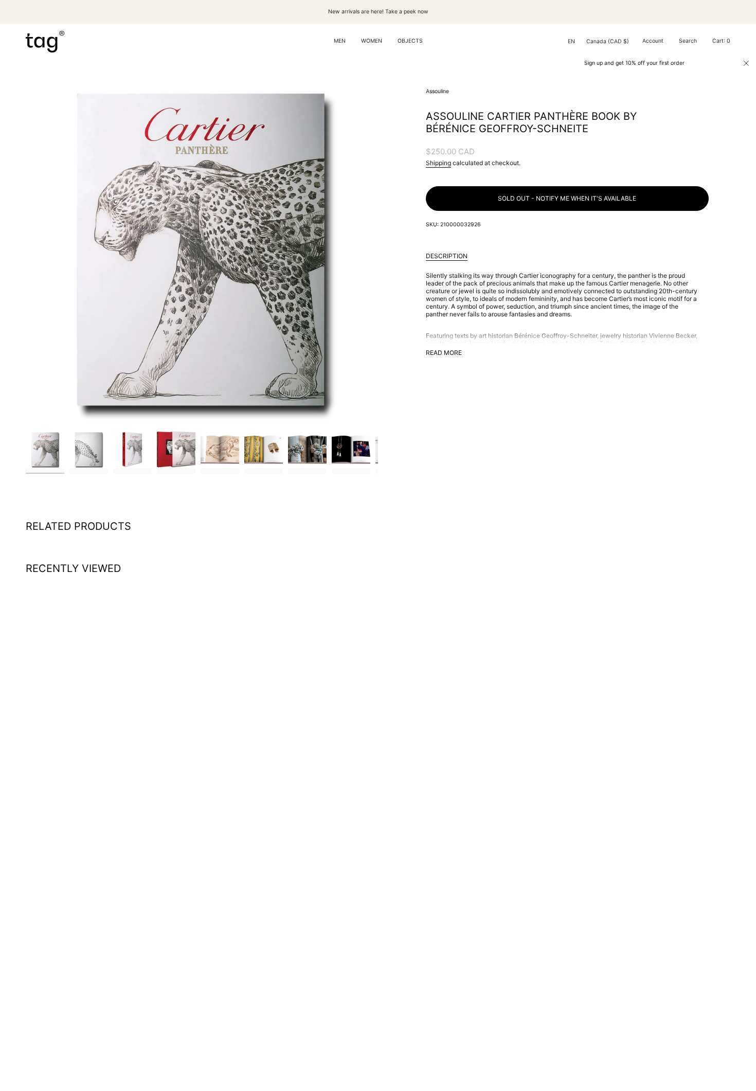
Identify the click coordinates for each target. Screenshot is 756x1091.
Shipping (438, 163)
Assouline (437, 91)
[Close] (746, 63)
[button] (339, 41)
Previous (25, 249)
